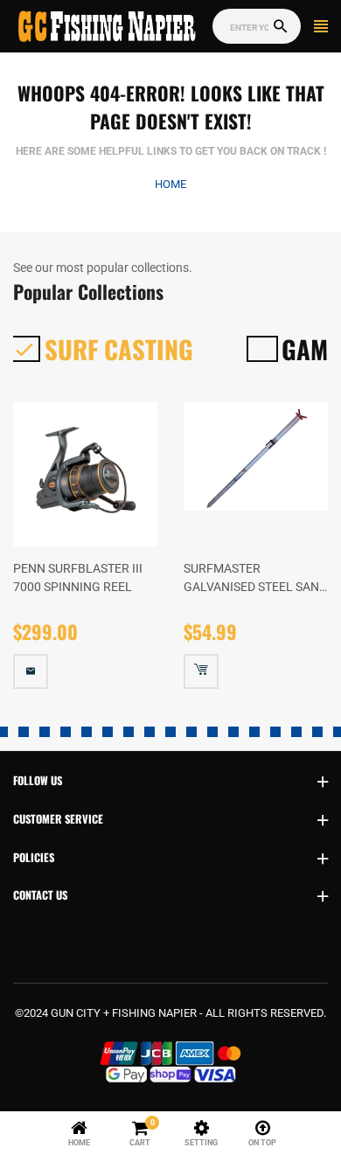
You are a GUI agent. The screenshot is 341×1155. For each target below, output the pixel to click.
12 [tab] (149, 732)
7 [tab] (44, 732)
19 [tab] (296, 732)
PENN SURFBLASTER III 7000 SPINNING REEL (78, 577)
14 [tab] (191, 732)
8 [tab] (65, 732)
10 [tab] (107, 732)
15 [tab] (212, 732)
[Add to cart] (201, 671)
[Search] (280, 27)
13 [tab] (170, 732)
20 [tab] (317, 732)
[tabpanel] (85, 558)
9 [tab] (86, 732)
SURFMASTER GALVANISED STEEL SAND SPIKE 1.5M (255, 578)
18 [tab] (275, 732)
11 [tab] (128, 732)
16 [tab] (233, 732)
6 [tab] (23, 732)
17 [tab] (254, 732)
